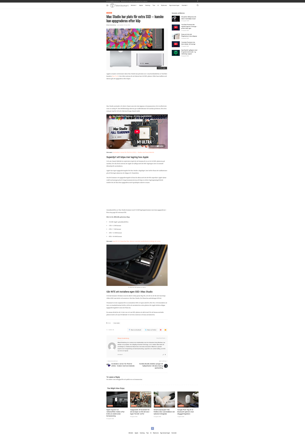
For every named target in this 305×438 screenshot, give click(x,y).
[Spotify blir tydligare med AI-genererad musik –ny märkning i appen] (176, 53)
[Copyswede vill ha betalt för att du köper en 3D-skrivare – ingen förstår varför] (140, 400)
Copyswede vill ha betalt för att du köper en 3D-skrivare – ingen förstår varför (140, 412)
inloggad (119, 379)
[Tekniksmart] (119, 5)
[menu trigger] (108, 5)
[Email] (165, 330)
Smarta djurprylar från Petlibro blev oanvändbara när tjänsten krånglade (164, 412)
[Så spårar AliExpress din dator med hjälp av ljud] (176, 19)
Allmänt (109, 12)
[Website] (163, 355)
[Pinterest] (161, 330)
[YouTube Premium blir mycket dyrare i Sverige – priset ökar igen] (176, 27)
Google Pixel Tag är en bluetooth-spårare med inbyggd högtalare (185, 412)
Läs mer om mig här (123, 350)
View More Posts (160, 338)
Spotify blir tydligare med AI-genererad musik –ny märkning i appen (189, 52)
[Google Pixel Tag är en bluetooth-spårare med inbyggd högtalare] (188, 400)
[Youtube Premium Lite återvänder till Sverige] (176, 44)
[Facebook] (198, 1)
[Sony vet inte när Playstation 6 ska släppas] (176, 36)
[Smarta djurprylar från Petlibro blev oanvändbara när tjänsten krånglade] (164, 400)
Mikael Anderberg (111, 25)
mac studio (117, 323)
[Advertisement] (137, 93)
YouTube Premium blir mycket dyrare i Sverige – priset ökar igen (189, 26)
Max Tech (115, 76)
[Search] (198, 5)
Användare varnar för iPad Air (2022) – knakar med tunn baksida (133, 152)
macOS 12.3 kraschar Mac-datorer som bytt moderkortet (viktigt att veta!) (136, 241)
